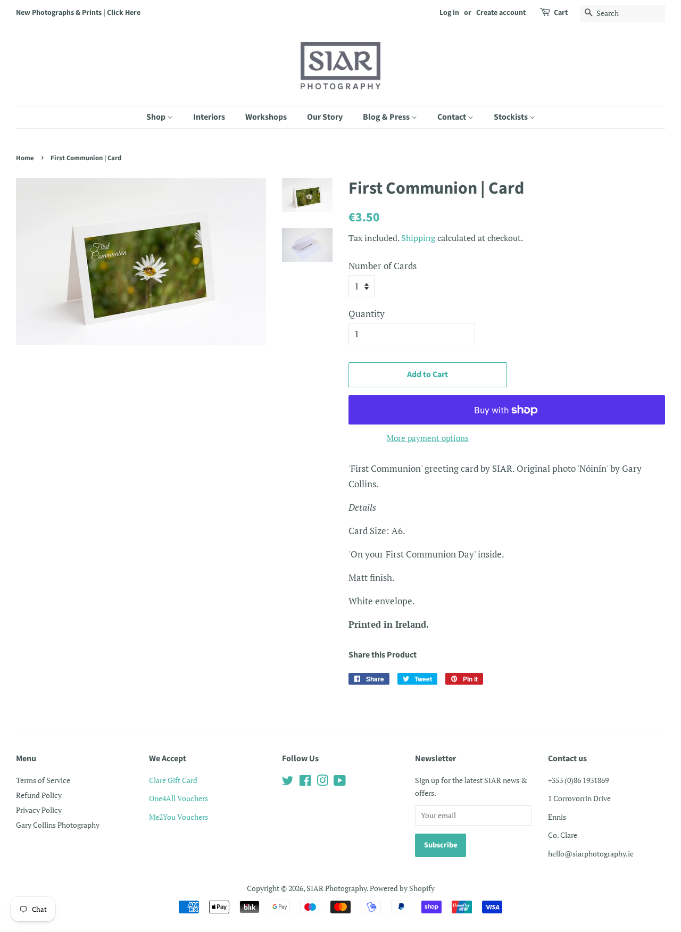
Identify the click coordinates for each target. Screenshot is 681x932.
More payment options (428, 437)
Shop (156, 117)
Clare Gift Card (173, 780)
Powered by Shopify (402, 888)
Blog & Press (387, 117)
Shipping (418, 238)
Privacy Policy (39, 810)
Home (25, 158)
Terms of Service (43, 780)
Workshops (266, 117)
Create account (501, 12)
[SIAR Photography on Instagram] (322, 782)
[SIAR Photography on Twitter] (288, 782)
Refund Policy (39, 795)
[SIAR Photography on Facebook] (305, 782)
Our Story (325, 117)
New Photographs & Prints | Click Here (78, 12)
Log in (449, 12)
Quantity (366, 313)
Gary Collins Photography (57, 825)
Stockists (511, 117)
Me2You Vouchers (178, 817)
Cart (561, 12)
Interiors (209, 117)
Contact (452, 117)
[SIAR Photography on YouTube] (340, 782)
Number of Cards (382, 266)
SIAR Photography (336, 888)
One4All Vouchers (178, 798)
